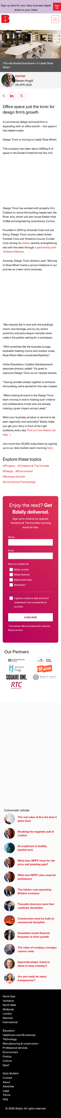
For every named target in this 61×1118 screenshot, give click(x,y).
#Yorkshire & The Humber (33, 465)
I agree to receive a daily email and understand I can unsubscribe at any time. (31, 602)
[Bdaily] (5, 18)
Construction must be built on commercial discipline (36, 920)
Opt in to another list (18, 563)
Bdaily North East (23, 579)
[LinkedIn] (12, 95)
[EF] (16, 660)
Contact (7, 1077)
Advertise (8, 1086)
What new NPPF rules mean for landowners (37, 876)
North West (9, 1005)
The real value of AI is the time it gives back (37, 818)
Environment (10, 1052)
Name (11, 536)
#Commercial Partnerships (19, 482)
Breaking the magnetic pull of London (36, 833)
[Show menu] (55, 19)
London (7, 1013)
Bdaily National (21, 574)
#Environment (24, 471)
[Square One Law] (16, 676)
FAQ (5, 1099)
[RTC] (16, 685)
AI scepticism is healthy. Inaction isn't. (32, 847)
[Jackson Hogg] (16, 668)
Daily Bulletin (11, 1073)
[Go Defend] (44, 668)
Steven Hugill (24, 80)
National (8, 1018)
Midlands (8, 1009)
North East (9, 996)
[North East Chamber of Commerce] (44, 676)
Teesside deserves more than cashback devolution (36, 905)
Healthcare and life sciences (19, 1035)
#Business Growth (14, 476)
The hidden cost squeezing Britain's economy (34, 891)
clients (25, 243)
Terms (6, 1095)
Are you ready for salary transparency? (32, 978)
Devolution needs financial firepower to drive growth (34, 934)
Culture (7, 1060)
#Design (8, 471)
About (6, 1082)
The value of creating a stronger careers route (37, 949)
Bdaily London (21, 569)
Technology (10, 1039)
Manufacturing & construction (20, 1043)
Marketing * (20, 584)
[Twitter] (21, 95)
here (49, 448)
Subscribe (30, 617)
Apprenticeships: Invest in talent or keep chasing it (34, 963)
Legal (6, 1090)
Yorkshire (8, 1000)
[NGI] (44, 660)
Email (11, 550)
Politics (7, 1056)
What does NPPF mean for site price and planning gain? (36, 862)
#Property (9, 465)
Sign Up (57, 6)
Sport (6, 1065)
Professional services (15, 1047)
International (10, 1022)
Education (9, 1030)
